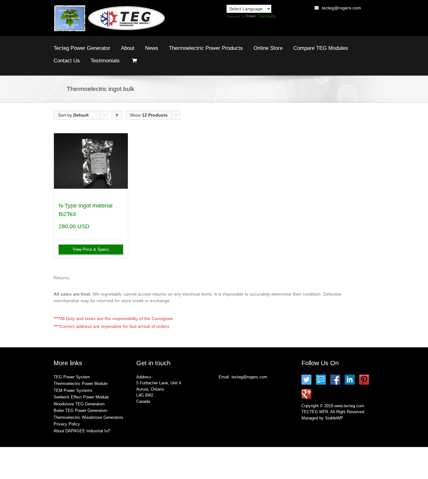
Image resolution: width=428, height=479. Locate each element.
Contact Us (67, 61)
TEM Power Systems (73, 390)
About (127, 48)
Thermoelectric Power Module (80, 383)
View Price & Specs (91, 249)
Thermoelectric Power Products (206, 48)
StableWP (334, 418)
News (151, 48)
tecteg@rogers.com (341, 7)
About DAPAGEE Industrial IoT (82, 431)
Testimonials (105, 61)
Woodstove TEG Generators (79, 404)
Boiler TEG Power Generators (80, 410)
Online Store (268, 48)
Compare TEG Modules (320, 48)
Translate (266, 15)
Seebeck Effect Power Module (81, 397)
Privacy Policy (67, 424)
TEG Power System (72, 377)
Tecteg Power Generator (82, 48)
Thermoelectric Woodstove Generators (88, 417)
